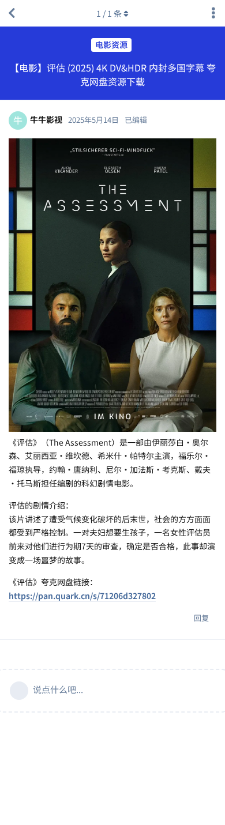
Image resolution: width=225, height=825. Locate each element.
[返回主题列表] (11, 13)
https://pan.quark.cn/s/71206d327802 (82, 595)
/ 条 (109, 13)
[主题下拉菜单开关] (213, 13)
